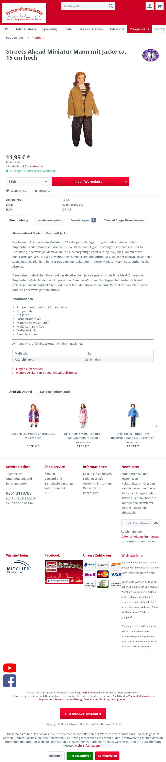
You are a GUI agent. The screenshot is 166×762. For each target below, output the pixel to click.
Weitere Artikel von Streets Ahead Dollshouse (46, 373)
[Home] (6, 29)
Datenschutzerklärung (68, 699)
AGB (47, 493)
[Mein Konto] (150, 6)
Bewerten (45, 191)
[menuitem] (88, 6)
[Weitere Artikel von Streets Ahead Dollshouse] (151, 55)
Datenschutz (91, 488)
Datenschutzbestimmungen (140, 536)
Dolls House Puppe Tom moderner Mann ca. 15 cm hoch (132, 436)
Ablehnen (55, 756)
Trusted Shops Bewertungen (124, 220)
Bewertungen (82, 220)
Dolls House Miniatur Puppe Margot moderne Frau (83, 436)
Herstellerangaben (49, 220)
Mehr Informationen (88, 745)
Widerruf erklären (84, 713)
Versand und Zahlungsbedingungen (60, 481)
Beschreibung (18, 220)
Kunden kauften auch (55, 392)
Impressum (90, 493)
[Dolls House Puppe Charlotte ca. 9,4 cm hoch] (33, 415)
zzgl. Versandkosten (31, 166)
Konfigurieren (107, 756)
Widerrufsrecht (55, 488)
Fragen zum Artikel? (29, 369)
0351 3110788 (19, 493)
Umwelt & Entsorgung (98, 483)
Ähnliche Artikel (20, 392)
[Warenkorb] (159, 6)
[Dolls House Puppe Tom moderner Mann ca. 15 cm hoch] (133, 415)
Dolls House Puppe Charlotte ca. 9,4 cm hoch (33, 436)
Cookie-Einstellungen (97, 474)
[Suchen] (111, 6)
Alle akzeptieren (80, 756)
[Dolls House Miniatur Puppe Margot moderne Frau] (83, 415)
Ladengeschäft (93, 478)
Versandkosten (91, 692)
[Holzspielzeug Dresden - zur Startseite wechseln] (24, 13)
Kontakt (50, 474)
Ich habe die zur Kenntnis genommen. (140, 536)
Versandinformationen (141, 696)
